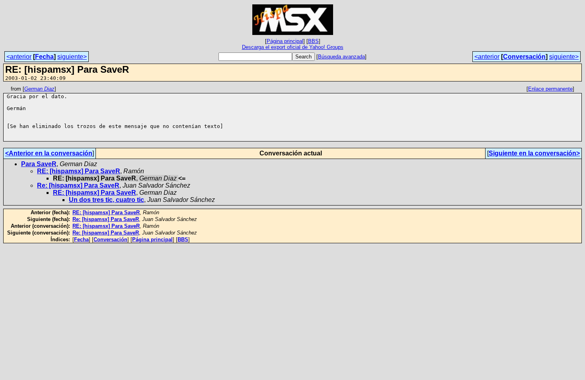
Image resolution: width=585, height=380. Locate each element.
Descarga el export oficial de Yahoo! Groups (292, 47)
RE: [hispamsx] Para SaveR (78, 171)
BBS (313, 41)
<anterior (18, 56)
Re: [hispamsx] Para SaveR (78, 185)
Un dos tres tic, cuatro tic (106, 199)
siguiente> (72, 56)
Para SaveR (39, 164)
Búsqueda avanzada (341, 57)
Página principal (285, 41)
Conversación (524, 56)
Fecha (44, 56)
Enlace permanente (550, 89)
